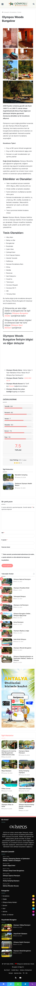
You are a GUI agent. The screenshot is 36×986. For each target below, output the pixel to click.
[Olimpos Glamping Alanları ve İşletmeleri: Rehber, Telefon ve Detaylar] (7, 659)
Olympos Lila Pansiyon (21, 605)
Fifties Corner (6, 788)
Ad (3, 532)
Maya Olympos (6, 771)
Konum (11, 386)
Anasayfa (6, 12)
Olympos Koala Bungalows (22, 951)
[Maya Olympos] (9, 764)
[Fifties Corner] (9, 782)
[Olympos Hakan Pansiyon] (27, 744)
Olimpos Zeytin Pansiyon (21, 942)
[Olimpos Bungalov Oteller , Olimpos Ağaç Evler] (7, 616)
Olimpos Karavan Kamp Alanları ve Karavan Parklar (26, 806)
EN (26, 973)
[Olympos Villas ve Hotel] (9, 798)
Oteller (19, 12)
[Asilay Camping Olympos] (27, 764)
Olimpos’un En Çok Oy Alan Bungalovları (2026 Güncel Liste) (9, 752)
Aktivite (5, 911)
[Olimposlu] (18, 3)
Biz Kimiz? (7, 970)
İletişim (11, 973)
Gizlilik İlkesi (15, 970)
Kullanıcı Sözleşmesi (26, 970)
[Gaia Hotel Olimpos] (27, 782)
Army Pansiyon (19, 622)
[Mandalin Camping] (8, 477)
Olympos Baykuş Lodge (21, 631)
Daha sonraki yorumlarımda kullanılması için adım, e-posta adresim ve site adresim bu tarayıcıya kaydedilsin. (18, 557)
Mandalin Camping (21, 475)
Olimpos (16, 313)
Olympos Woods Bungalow (22, 648)
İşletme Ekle (17, 973)
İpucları (5, 905)
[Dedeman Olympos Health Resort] (8, 486)
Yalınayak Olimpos (20, 596)
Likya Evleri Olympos (20, 933)
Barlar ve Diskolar (8, 914)
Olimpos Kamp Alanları (10, 902)
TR (23, 973)
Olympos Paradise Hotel (21, 588)
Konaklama (13, 12)
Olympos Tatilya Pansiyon (21, 925)
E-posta (4, 540)
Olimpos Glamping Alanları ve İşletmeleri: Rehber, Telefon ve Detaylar (23, 658)
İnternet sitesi (6, 547)
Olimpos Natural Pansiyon (22, 579)
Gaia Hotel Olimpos (20, 639)
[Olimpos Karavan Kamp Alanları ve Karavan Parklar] (27, 798)
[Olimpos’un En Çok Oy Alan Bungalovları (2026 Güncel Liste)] (9, 744)
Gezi (4, 908)
